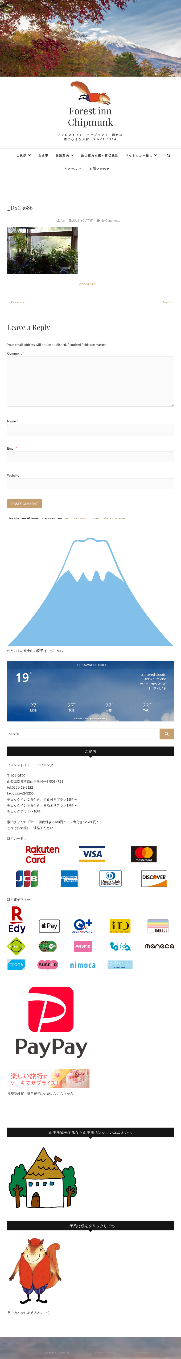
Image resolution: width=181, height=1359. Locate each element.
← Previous (15, 302)
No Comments (110, 220)
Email (12, 448)
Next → (168, 302)
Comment (15, 353)
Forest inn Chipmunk (96, 116)
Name (12, 421)
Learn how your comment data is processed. (95, 518)
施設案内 (62, 155)
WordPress (142, 1353)
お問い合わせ (100, 168)
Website (13, 475)
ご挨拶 (21, 155)
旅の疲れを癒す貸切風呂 (99, 155)
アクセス (71, 168)
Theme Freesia (105, 1353)
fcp (62, 220)
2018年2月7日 (82, 220)
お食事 (43, 155)
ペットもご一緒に (139, 155)
